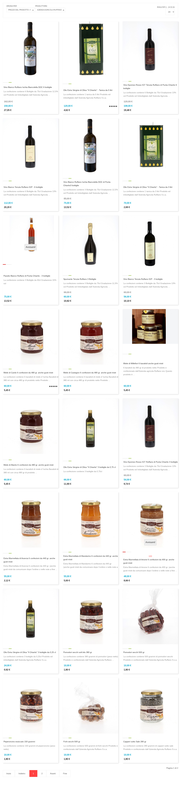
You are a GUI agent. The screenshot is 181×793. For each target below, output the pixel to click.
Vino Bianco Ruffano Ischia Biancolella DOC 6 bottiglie (28, 87)
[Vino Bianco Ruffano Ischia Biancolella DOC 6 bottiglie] (30, 49)
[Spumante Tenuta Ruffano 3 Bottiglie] (90, 243)
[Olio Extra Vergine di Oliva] (90, 49)
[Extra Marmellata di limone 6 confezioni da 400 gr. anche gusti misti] (150, 519)
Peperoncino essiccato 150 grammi (19, 741)
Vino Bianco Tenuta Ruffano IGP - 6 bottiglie (23, 187)
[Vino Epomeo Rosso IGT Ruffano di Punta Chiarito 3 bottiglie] (150, 426)
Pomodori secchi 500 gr (134, 652)
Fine (65, 773)
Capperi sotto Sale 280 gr (134, 741)
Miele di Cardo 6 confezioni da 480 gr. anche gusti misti (28, 372)
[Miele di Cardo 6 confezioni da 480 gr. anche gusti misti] (30, 336)
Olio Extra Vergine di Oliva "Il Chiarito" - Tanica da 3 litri (147, 187)
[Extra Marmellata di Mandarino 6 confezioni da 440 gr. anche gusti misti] (90, 519)
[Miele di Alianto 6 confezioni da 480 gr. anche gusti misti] (30, 426)
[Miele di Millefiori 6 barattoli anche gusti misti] (150, 326)
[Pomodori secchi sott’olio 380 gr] (90, 616)
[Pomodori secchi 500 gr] (150, 616)
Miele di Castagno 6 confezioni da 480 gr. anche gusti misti (89, 372)
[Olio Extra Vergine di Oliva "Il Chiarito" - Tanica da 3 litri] (150, 146)
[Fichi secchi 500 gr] (90, 705)
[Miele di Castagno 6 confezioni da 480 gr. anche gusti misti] (90, 336)
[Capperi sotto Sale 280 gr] (150, 705)
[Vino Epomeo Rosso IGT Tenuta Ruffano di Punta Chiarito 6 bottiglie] (150, 49)
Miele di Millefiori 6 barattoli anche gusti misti (143, 363)
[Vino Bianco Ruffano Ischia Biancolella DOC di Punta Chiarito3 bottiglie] (90, 146)
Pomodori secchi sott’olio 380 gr (77, 652)
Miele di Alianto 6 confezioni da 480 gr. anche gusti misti (28, 465)
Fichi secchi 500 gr (71, 741)
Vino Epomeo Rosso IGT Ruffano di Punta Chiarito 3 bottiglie (150, 462)
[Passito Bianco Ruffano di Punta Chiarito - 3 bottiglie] (30, 234)
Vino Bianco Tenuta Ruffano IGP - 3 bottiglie (143, 279)
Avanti (53, 773)
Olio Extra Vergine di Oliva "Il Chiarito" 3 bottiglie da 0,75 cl (89, 467)
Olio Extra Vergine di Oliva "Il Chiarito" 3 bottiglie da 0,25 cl (30, 652)
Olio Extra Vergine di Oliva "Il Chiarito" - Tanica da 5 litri (87, 90)
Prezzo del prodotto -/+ (19, 10)
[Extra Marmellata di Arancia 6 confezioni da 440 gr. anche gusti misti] (30, 519)
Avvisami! (30, 247)
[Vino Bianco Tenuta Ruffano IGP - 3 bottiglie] (150, 243)
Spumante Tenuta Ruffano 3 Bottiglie (79, 279)
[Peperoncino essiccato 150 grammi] (30, 705)
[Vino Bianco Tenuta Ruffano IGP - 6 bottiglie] (30, 146)
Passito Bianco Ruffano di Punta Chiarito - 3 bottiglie (27, 276)
